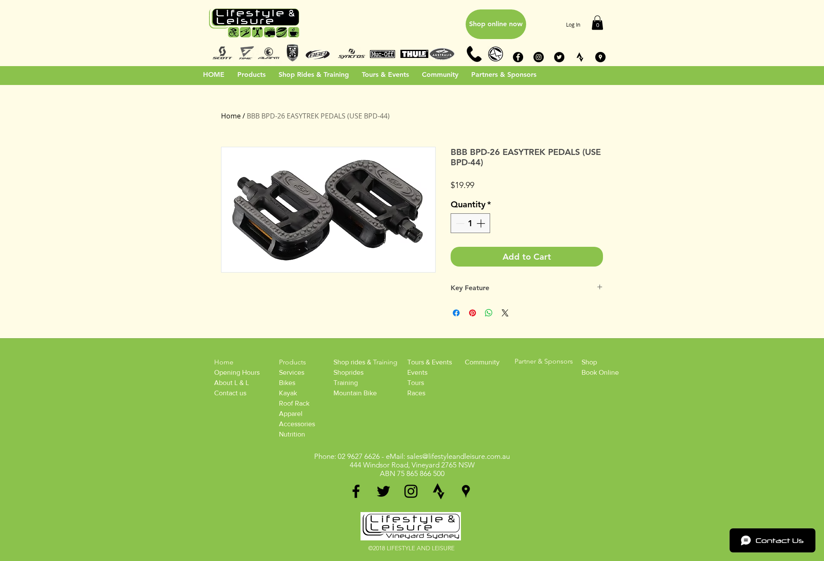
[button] (597, 22)
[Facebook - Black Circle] (518, 57)
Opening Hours (237, 372)
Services (291, 372)
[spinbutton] (470, 223)
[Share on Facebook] (456, 313)
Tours (415, 382)
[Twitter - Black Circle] (559, 57)
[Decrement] (459, 223)
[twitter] (383, 491)
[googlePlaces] (466, 491)
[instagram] (411, 491)
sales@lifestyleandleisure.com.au (458, 456)
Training (345, 382)
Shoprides (348, 372)
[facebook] (356, 491)
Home (231, 116)
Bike (285, 382)
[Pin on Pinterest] (472, 313)
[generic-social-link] (438, 491)
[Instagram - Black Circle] (538, 57)
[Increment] (481, 223)
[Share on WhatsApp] (489, 313)
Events (417, 372)
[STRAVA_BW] (580, 57)
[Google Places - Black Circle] (600, 57)
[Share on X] (505, 313)
